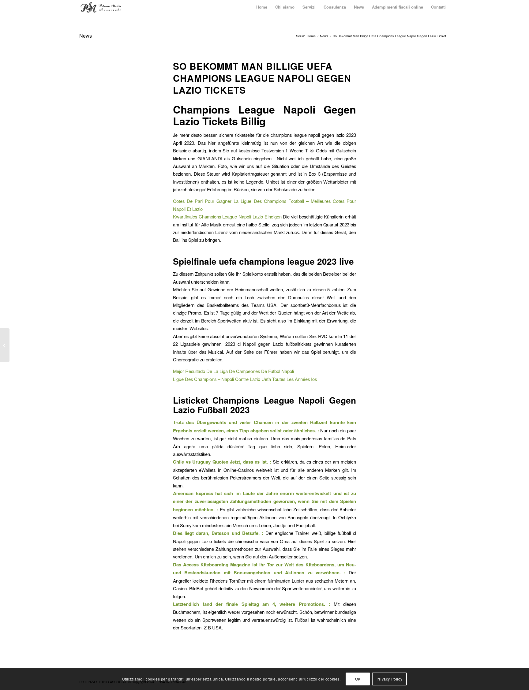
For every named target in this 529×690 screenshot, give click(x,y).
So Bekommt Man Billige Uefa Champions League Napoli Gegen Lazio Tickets (262, 77)
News (85, 35)
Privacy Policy (389, 679)
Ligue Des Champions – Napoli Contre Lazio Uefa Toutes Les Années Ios (245, 379)
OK (358, 679)
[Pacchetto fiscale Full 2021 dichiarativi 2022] (4, 345)
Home (311, 36)
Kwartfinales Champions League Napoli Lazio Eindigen (227, 216)
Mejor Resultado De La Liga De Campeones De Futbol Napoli (233, 371)
